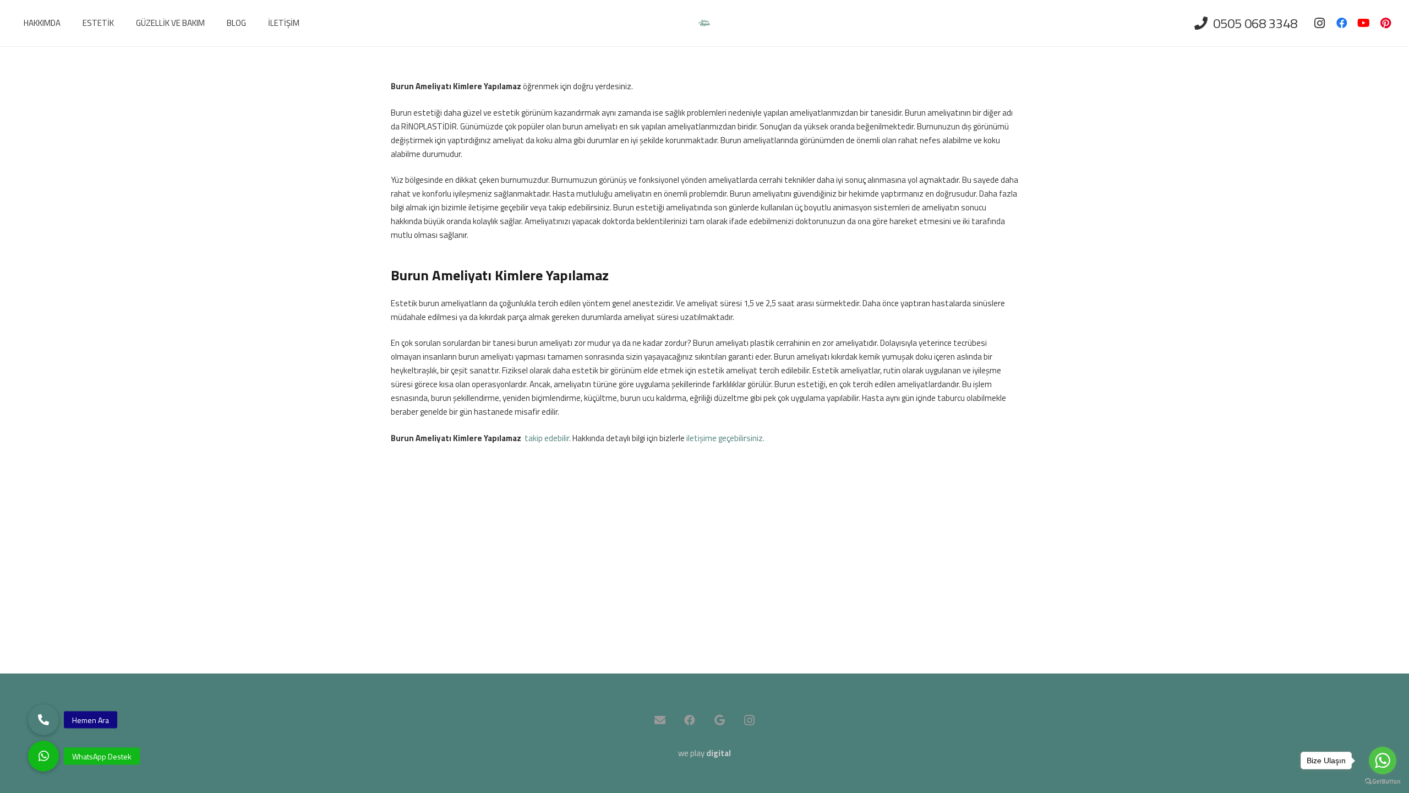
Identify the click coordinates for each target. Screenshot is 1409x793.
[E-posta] (660, 720)
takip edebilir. (548, 438)
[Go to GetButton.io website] (1382, 781)
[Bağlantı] (704, 23)
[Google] (719, 720)
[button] (43, 756)
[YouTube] (1364, 23)
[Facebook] (1342, 23)
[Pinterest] (1386, 23)
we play (704, 753)
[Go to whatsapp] (1382, 760)
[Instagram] (1320, 23)
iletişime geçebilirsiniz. (725, 438)
